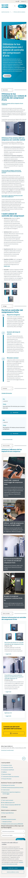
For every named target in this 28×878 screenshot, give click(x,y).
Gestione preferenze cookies (13, 872)
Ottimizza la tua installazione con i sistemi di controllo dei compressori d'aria (13, 560)
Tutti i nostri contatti (8, 800)
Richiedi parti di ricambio (9, 785)
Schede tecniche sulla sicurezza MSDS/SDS (13, 824)
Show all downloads (7, 439)
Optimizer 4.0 (8, 713)
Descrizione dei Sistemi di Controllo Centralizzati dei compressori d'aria (13, 643)
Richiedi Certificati (7, 821)
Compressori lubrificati (8, 769)
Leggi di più (8, 654)
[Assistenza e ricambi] (11, 12)
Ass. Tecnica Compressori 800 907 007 (12, 804)
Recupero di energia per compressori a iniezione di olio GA (13, 598)
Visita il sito (20, 840)
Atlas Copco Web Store (8, 813)
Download (15, 412)
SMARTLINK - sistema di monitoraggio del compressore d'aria (13, 482)
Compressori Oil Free (8, 767)
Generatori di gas (7, 774)
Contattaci (7, 76)
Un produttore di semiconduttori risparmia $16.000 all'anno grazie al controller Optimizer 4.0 (13, 676)
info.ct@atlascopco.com (9, 802)
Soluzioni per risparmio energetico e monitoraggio (11, 792)
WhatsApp (5, 807)
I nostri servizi (6, 789)
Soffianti (5, 772)
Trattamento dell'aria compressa (11, 776)
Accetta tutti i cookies (13, 868)
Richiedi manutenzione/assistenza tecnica (13, 787)
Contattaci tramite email (7, 750)
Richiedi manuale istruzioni (9, 819)
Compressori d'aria (7, 765)
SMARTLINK (7, 266)
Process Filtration (7, 778)
